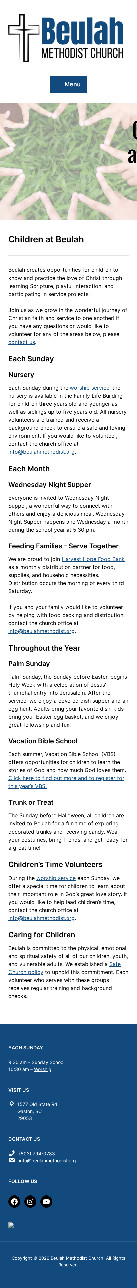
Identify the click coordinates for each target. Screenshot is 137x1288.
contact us (21, 342)
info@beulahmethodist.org (41, 451)
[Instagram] (30, 1201)
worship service (89, 387)
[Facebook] (14, 1201)
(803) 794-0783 (37, 1153)
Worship (42, 1069)
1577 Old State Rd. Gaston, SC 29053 (38, 1111)
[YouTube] (46, 1201)
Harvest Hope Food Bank (93, 559)
